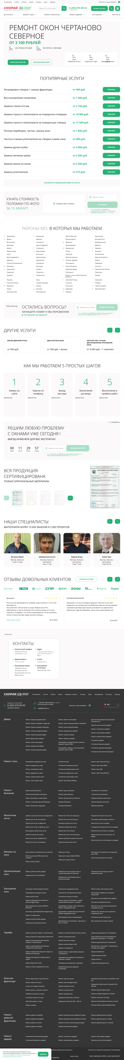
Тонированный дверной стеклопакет (70, 963)
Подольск (40, 272)
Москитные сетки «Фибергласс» (36, 838)
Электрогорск (98, 289)
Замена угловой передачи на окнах (103, 994)
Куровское (40, 260)
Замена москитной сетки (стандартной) (39, 816)
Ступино (69, 283)
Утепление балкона (64, 806)
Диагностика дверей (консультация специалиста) (103, 720)
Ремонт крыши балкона (66, 790)
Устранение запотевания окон (36, 923)
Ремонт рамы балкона (65, 794)
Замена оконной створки (66, 940)
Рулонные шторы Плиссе (66, 860)
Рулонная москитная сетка (67, 827)
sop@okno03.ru (42, 662)
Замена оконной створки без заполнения (39, 937)
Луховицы (40, 263)
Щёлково (68, 289)
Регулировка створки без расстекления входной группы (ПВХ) (71, 743)
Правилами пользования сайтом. (12, 1056)
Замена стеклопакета (65, 948)
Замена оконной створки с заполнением (39, 933)
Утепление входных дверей (100, 744)
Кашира (96, 251)
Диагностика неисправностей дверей (103, 898)
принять (43, 1054)
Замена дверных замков (34, 1026)
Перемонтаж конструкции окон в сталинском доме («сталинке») (69, 872)
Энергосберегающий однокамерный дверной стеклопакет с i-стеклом (103, 937)
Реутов (97, 275)
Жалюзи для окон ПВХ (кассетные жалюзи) (37, 857)
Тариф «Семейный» (97, 952)
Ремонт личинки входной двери (36, 731)
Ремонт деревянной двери (35, 746)
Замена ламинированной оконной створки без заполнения (37, 947)
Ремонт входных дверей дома (36, 719)
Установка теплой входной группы (37, 889)
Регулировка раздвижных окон (36, 762)
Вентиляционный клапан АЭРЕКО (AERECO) (37, 907)
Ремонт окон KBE (96, 769)
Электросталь (12, 292)
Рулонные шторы (64, 852)
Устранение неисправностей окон (69, 893)
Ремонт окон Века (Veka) (99, 765)
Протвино (69, 272)
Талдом (96, 283)
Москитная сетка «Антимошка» (68, 816)
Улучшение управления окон (101, 902)
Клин (9, 254)
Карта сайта (74, 1056)
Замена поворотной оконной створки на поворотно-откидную (39, 952)
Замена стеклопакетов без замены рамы (72, 933)
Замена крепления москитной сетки (70, 838)
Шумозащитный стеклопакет (35, 875)
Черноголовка (99, 286)
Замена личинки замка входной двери (71, 1023)
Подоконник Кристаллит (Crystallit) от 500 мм (105, 979)
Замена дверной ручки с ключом (102, 1023)
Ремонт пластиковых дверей (100, 733)
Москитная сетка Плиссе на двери (102, 831)
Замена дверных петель (34, 1023)
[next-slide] (117, 579)
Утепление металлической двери (102, 752)
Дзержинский (100, 242)
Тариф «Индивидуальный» (100, 963)
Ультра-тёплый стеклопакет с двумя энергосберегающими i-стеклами (70, 901)
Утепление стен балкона (99, 790)
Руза (38, 280)
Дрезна (98, 245)
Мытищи (39, 266)
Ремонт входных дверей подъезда (37, 727)
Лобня (97, 260)
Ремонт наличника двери (34, 742)
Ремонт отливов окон (33, 915)
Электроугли (41, 292)
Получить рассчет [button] (18, 62)
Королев (69, 254)
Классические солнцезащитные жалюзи (39, 852)
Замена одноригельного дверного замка (72, 1019)
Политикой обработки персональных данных (16, 1055)
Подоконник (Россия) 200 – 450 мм (69, 1001)
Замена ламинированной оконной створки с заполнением (37, 941)
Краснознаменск (101, 257)
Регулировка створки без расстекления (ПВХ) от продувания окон (71, 912)
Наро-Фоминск (70, 266)
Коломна (39, 254)
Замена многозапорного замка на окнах (104, 1001)
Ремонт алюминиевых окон (35, 777)
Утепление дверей (97, 740)
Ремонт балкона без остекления (69, 798)
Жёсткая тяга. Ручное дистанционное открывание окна (103, 907)
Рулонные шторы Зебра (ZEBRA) (69, 856)
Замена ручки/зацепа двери (67, 1026)
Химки (37, 286)
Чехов (9, 289)
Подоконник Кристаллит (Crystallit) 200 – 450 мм (104, 985)
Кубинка (10, 260)
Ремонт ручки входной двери (68, 727)
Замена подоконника (65, 994)
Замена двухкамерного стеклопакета (103, 942)
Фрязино (9, 286)
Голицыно (38, 242)
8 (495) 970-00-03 (78, 7)
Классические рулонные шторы (101, 858)
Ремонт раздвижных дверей (68, 731)
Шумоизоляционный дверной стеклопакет (68, 968)
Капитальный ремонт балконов (36, 794)
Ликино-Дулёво (70, 260)
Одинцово (9, 269)
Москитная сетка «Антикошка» (36, 819)
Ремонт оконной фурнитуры (67, 982)
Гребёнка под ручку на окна (35, 994)
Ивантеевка (39, 251)
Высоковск (11, 242)
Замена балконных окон (34, 963)
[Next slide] (117, 330)
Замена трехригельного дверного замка (72, 1015)
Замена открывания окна (66, 937)
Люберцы (98, 263)
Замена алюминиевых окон (67, 944)
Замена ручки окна (32, 896)
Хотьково (69, 286)
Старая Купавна (42, 283)
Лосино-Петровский (14, 263)
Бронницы (99, 236)
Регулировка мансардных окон (36, 893)
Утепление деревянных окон (68, 773)
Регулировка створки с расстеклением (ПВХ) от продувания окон (71, 907)
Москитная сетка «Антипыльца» (69, 834)
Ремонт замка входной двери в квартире (72, 723)
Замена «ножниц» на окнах (100, 997)
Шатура (37, 289)
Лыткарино (70, 263)
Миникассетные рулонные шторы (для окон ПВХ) (104, 853)
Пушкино (98, 272)
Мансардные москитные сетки (36, 831)
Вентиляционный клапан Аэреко (102, 921)
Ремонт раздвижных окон (34, 765)
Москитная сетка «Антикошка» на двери (104, 840)
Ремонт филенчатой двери (67, 719)
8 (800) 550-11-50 (21, 653)
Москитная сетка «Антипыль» (68, 819)
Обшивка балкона (97, 806)
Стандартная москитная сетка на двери (104, 827)
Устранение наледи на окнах (68, 896)
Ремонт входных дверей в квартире (38, 723)
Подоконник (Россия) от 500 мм (68, 997)
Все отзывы (8, 588)
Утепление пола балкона (99, 794)
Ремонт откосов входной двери (36, 750)
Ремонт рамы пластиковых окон (102, 889)
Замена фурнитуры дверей (35, 738)
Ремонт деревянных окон (34, 773)
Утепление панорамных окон (68, 765)
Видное (39, 239)
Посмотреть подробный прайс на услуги (62, 183)
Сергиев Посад (70, 280)
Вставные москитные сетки (67, 823)
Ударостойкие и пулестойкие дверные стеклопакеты (71, 953)
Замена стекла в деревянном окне (37, 967)
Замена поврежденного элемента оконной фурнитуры (37, 901)
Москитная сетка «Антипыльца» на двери (103, 835)
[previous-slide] (109, 579)
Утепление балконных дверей (36, 1040)
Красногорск (41, 257)
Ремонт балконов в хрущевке (35, 806)
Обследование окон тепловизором (70, 917)
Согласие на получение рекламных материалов (104, 1050)
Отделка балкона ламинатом (101, 798)
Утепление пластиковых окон (68, 777)
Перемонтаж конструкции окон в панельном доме (69, 878)
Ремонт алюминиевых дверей (101, 736)
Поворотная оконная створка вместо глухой (38, 958)
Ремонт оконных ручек (66, 979)
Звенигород (11, 251)
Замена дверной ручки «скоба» (101, 1019)
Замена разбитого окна (66, 986)
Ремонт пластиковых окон (34, 780)
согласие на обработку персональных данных (100, 210)
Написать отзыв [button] (86, 579)
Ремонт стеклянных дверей (100, 729)
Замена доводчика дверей (34, 1019)
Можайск (9, 266)
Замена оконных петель (34, 982)
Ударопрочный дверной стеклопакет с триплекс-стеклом (71, 958)
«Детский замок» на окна (34, 1001)
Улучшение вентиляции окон (101, 917)
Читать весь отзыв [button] (13, 620)
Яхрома (67, 292)
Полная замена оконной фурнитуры (103, 1005)
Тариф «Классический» (98, 955)
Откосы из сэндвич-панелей (35, 986)
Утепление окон (63, 762)
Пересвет (10, 272)
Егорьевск (38, 248)
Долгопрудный (42, 245)
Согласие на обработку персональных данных (56, 1050)
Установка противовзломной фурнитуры (39, 911)
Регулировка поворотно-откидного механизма (102, 893)
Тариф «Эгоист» (96, 959)
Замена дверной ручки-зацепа (101, 1015)
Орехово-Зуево (71, 269)
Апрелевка (9, 236)
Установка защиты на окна (35, 997)
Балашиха (38, 236)
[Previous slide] (109, 330)
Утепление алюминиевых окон (68, 769)
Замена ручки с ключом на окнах (37, 990)
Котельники (99, 254)
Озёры (38, 269)
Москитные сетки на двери (100, 823)
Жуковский (68, 248)
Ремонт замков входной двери (36, 735)
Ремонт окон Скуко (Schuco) (100, 762)
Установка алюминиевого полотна (102, 819)
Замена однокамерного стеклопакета (103, 933)
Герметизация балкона (33, 790)
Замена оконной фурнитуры (100, 990)
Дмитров (10, 245)
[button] (99, 8)
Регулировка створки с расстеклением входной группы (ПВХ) (71, 749)
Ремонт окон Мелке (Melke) (67, 780)
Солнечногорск (13, 283)
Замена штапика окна (65, 990)
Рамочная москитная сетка (67, 842)
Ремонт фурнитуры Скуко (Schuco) (37, 979)
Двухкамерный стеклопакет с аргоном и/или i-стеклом (72, 922)
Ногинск (98, 266)
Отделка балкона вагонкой (100, 802)
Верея (7, 239)
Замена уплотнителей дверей (101, 725)
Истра (68, 251)
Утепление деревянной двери (101, 748)
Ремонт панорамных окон (34, 769)
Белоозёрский (71, 236)
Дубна (9, 248)
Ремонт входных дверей (66, 738)
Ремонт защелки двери (66, 735)
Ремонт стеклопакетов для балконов (38, 802)
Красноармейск (13, 257)
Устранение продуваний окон (68, 889)
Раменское (39, 275)
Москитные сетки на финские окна (37, 827)
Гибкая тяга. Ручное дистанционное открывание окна (103, 912)
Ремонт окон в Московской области (75, 276)
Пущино (10, 275)
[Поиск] (64, 8)
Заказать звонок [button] (13, 708)
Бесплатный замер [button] (42, 62)
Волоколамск (71, 239)
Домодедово (71, 245)
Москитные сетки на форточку (36, 823)
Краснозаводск (71, 257)
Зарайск (96, 248)
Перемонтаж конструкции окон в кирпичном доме (102, 872)
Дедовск (67, 242)
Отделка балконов (64, 802)
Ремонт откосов (31, 1005)
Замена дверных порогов (34, 1015)
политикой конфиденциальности (103, 211)
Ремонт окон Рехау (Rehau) (100, 773)
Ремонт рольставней (33, 861)
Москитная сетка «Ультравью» (36, 842)
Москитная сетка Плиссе (66, 831)
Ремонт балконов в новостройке (36, 798)
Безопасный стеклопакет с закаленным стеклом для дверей (104, 947)
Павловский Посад (100, 269)
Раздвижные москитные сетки (101, 816)
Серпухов (98, 280)
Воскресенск (100, 239)
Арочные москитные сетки (34, 834)
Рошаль (10, 280)
